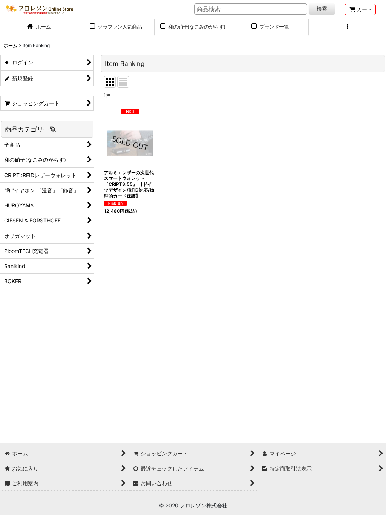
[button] (347, 27)
